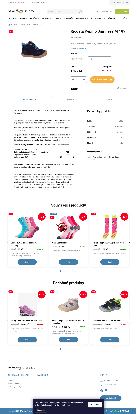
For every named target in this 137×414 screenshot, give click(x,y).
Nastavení (41, 410)
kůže (121, 143)
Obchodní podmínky (38, 2)
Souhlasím (95, 404)
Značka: (76, 37)
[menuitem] (13, 18)
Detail (27, 262)
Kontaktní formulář (110, 398)
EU (122, 137)
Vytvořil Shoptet (107, 411)
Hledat (80, 11)
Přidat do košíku (99, 79)
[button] (60, 271)
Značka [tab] (108, 99)
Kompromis (119, 126)
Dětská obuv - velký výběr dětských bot (106, 158)
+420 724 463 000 (110, 385)
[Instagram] (106, 390)
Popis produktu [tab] (29, 99)
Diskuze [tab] (70, 99)
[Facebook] (101, 390)
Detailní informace (77, 48)
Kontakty (11, 2)
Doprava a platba (22, 2)
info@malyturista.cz (111, 380)
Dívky (121, 121)
